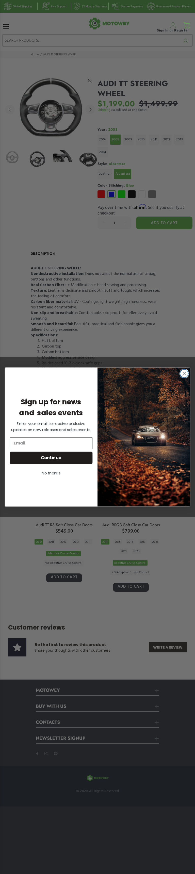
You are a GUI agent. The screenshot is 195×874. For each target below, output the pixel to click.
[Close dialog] (184, 373)
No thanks (51, 473)
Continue (51, 457)
